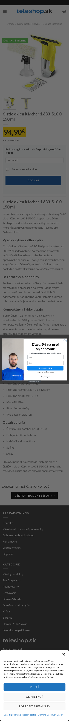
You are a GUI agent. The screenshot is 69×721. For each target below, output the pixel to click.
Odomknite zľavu (45, 368)
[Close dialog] (65, 340)
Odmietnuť (34, 696)
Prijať (34, 687)
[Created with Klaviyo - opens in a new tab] (34, 381)
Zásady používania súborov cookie (20, 714)
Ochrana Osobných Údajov (50, 714)
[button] (63, 654)
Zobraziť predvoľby (34, 706)
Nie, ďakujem (45, 376)
